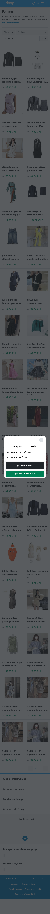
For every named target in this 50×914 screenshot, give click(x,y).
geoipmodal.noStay (25, 465)
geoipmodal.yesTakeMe (25, 474)
